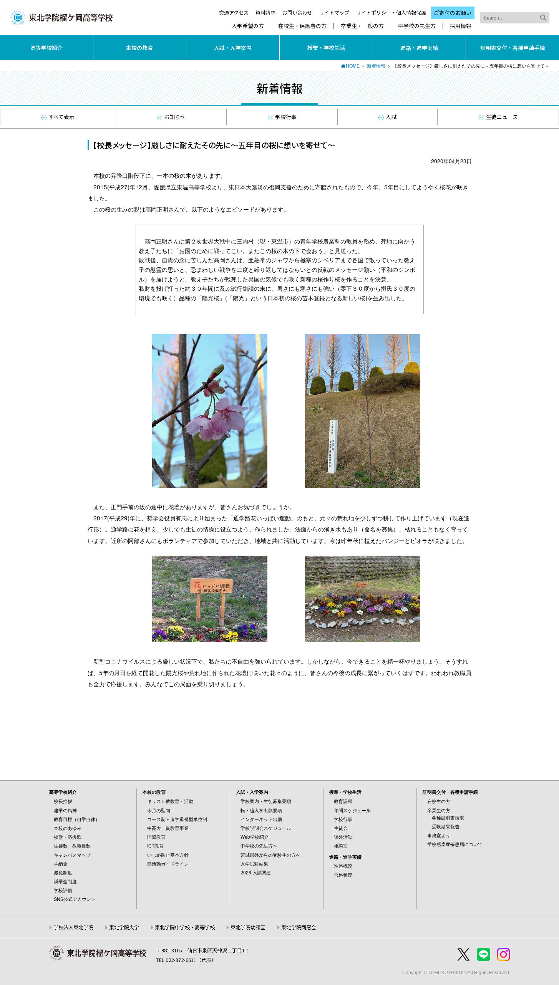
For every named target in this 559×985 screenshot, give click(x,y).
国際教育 (156, 836)
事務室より (438, 835)
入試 (391, 117)
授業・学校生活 (326, 47)
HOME (353, 65)
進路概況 (343, 865)
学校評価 (63, 890)
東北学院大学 (124, 927)
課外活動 (343, 836)
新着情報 (376, 65)
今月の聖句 (158, 810)
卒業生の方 (438, 810)
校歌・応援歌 (67, 836)
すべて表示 (61, 117)
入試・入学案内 (233, 47)
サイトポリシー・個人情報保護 (391, 12)
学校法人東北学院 (73, 927)
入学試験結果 (254, 863)
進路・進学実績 (419, 47)
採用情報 (460, 26)
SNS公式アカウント (75, 899)
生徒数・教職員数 (72, 845)
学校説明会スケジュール (266, 827)
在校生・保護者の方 (302, 26)
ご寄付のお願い (452, 13)
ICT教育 (155, 845)
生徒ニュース (502, 117)
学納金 (61, 863)
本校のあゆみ (67, 827)
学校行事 (286, 117)
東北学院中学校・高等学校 (185, 927)
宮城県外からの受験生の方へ (270, 854)
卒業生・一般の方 (362, 26)
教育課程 (343, 801)
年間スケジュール (352, 810)
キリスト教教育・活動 (170, 801)
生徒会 (341, 827)
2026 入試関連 (256, 872)
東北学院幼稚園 (248, 927)
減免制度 (63, 872)
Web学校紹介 (255, 836)
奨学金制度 (65, 881)
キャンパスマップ (72, 854)
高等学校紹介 (46, 47)
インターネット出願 (261, 819)
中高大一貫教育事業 (168, 827)
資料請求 (265, 12)
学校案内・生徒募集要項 (266, 801)
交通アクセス (234, 12)
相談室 (341, 845)
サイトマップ (334, 12)
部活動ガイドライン (168, 863)
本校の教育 (139, 47)
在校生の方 (438, 801)
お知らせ (175, 117)
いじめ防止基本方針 (168, 854)
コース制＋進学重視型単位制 (177, 819)
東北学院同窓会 (298, 927)
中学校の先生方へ (259, 845)
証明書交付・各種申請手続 (512, 47)
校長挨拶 (63, 801)
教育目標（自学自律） (77, 819)
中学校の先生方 (417, 26)
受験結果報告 (445, 826)
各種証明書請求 (448, 817)
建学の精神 (65, 810)
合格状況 (343, 874)
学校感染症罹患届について (455, 844)
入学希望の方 (248, 26)
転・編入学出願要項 (261, 810)
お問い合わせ (297, 12)
